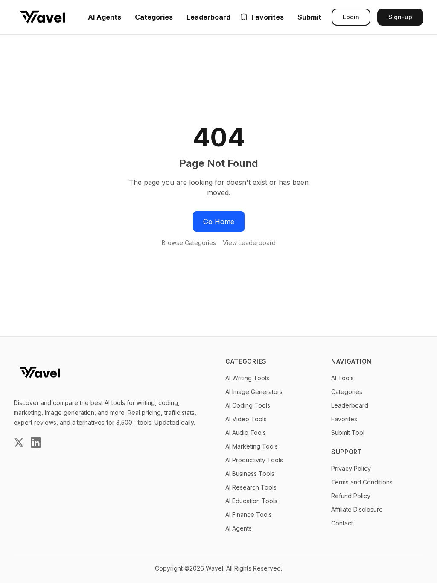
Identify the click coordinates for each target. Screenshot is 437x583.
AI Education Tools (251, 500)
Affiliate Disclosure (357, 509)
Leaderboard (208, 17)
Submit (309, 17)
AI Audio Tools (245, 432)
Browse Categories (189, 242)
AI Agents (104, 17)
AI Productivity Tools (254, 459)
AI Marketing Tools (251, 446)
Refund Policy (350, 495)
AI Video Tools (246, 419)
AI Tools (342, 378)
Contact (342, 523)
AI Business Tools (249, 473)
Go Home (218, 221)
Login (351, 16)
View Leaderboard (249, 242)
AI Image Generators (254, 391)
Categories (154, 17)
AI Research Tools (251, 487)
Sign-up (400, 16)
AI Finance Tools (248, 514)
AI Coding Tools (247, 405)
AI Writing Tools (247, 378)
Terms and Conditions (362, 482)
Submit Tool (347, 432)
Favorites (267, 17)
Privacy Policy (351, 468)
